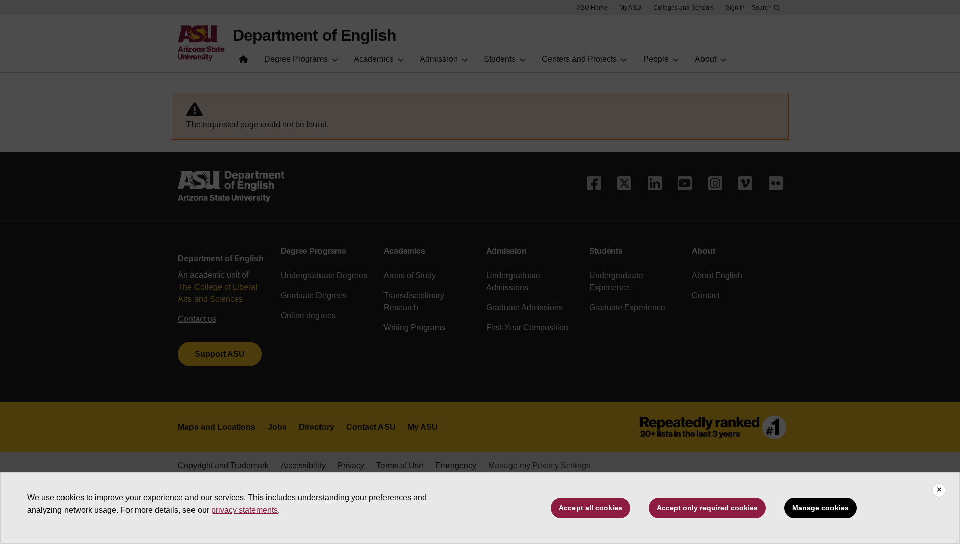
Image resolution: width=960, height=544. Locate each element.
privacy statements (244, 510)
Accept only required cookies (707, 508)
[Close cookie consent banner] (939, 490)
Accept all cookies (590, 508)
